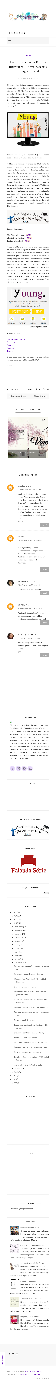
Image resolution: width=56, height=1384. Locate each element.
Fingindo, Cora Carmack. (30, 1316)
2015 (15, 1072)
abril (16, 955)
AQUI (28, 235)
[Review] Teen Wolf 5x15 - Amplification (30, 1047)
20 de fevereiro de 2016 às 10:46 (30, 585)
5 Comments (12, 389)
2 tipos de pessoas (28, 1281)
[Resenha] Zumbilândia (29, 1227)
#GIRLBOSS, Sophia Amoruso (32, 1245)
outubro (18, 934)
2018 (15, 916)
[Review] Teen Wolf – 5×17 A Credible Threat (32, 1007)
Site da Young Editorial (16, 339)
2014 (15, 1075)
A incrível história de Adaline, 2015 (28, 1065)
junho (17, 948)
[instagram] (18, 770)
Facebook (11, 342)
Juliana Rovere (27, 581)
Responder (44, 525)
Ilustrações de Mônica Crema (32, 1263)
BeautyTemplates (33, 1372)
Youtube (10, 348)
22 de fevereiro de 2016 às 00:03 (30, 638)
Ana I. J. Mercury (28, 634)
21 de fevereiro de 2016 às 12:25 (30, 608)
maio (16, 952)
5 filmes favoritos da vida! (30, 1299)
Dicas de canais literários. (24, 1020)
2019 (15, 912)
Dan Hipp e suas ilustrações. (25, 987)
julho (17, 944)
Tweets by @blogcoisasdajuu (21, 1208)
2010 (15, 1079)
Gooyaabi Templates (30, 1375)
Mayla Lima (24, 486)
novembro (19, 930)
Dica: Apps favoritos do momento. (28, 1052)
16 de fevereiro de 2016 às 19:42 (30, 490)
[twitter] (24, 770)
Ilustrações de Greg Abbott (25, 1037)
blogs (28, 55)
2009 (15, 1083)
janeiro (17, 1068)
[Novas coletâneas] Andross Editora (28, 974)
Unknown (23, 536)
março (17, 959)
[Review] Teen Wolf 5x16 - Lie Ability (29, 1033)
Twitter (10, 345)
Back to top (41, 1379)
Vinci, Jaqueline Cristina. (23, 452)
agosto (17, 941)
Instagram (11, 351)
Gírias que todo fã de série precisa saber (30, 1042)
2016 (15, 923)
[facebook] (12, 770)
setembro (19, 937)
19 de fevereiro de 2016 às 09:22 (30, 540)
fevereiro (18, 963)
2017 (15, 919)
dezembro (19, 927)
